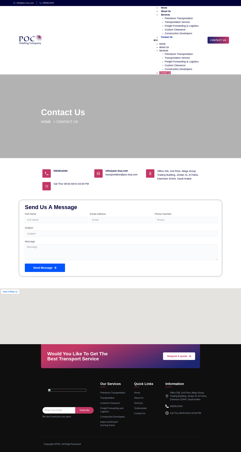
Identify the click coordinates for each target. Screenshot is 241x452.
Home (164, 7)
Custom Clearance (175, 29)
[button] (176, 40)
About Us (166, 11)
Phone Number (163, 214)
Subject (29, 228)
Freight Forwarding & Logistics (182, 25)
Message (30, 241)
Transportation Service (177, 22)
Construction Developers (178, 33)
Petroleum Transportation (179, 18)
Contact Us (167, 37)
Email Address (98, 214)
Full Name (30, 214)
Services (165, 14)
